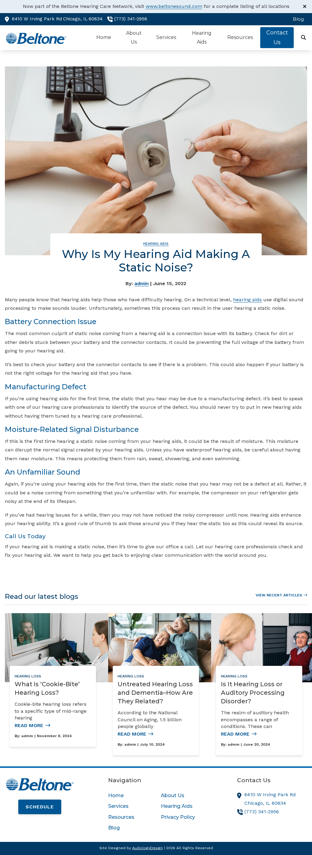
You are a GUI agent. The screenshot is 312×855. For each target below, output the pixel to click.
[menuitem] (297, 19)
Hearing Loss (28, 676)
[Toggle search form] (304, 38)
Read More (29, 725)
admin (141, 283)
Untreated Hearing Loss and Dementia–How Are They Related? (155, 692)
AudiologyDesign (147, 848)
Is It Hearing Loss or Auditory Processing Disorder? (253, 692)
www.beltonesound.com (174, 6)
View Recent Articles (279, 595)
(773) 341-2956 (130, 19)
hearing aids (247, 299)
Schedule (40, 807)
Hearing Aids (155, 244)
